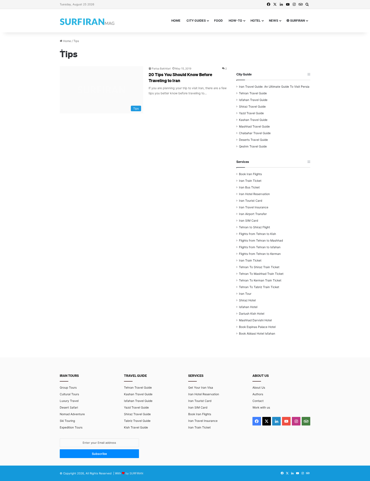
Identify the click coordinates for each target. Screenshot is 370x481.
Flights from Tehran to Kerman (260, 254)
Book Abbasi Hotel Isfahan (257, 333)
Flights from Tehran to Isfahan (259, 247)
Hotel (256, 20)
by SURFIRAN (134, 473)
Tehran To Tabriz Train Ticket (259, 287)
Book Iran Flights (250, 174)
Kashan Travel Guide (253, 120)
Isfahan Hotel (248, 307)
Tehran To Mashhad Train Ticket (261, 273)
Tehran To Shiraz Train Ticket (259, 267)
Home (176, 20)
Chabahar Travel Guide (255, 133)
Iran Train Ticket (250, 180)
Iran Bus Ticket (249, 187)
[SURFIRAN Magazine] (87, 20)
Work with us (261, 407)
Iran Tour (245, 293)
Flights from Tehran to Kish (257, 234)
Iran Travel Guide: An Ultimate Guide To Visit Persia (274, 86)
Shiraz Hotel (247, 300)
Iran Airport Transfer (253, 214)
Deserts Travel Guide (253, 139)
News (273, 20)
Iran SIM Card (248, 220)
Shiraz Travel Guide (252, 106)
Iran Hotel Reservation (254, 194)
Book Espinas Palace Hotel (257, 327)
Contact (258, 401)
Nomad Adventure (72, 414)
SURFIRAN (297, 20)
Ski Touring (67, 420)
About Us (258, 387)
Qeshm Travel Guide (253, 146)
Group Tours (68, 387)
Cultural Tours (69, 394)
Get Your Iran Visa (200, 387)
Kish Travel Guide (136, 427)
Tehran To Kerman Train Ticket (260, 280)
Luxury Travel (69, 401)
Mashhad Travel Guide (254, 126)
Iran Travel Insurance (253, 207)
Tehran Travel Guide (253, 93)
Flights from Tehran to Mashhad (261, 240)
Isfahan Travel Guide (253, 100)
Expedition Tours (71, 427)
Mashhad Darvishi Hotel (255, 320)
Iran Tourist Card (250, 200)
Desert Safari (69, 407)
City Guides (196, 20)
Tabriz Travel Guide (137, 420)
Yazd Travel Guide (251, 113)
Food (218, 20)
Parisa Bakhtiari (161, 68)
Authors (257, 394)
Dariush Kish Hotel (251, 313)
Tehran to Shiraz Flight (254, 227)
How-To (235, 20)
